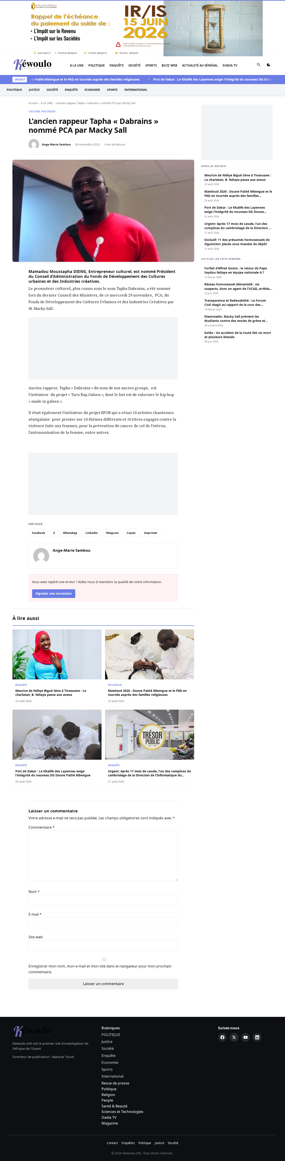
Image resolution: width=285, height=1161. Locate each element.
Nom (34, 891)
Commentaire (41, 827)
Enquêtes (128, 1143)
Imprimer (150, 533)
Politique (109, 1088)
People (107, 1100)
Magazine (110, 1123)
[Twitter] (234, 1037)
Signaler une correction (54, 593)
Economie (92, 90)
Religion (108, 1094)
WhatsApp (70, 533)
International (135, 90)
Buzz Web (169, 65)
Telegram (112, 533)
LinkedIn (92, 533)
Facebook (38, 533)
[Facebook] (222, 1037)
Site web (35, 937)
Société (134, 65)
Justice (34, 90)
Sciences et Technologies (122, 1111)
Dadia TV (230, 65)
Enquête (117, 65)
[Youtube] (245, 1037)
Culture (34, 111)
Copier (131, 533)
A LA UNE (77, 65)
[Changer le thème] (269, 66)
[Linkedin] (257, 1037)
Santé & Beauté (114, 1106)
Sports (151, 65)
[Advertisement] (103, 348)
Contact (112, 1143)
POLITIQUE (96, 65)
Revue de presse (115, 1083)
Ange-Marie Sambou (56, 144)
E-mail (35, 914)
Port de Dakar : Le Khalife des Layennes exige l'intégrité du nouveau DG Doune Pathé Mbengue (211, 79)
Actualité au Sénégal (200, 65)
